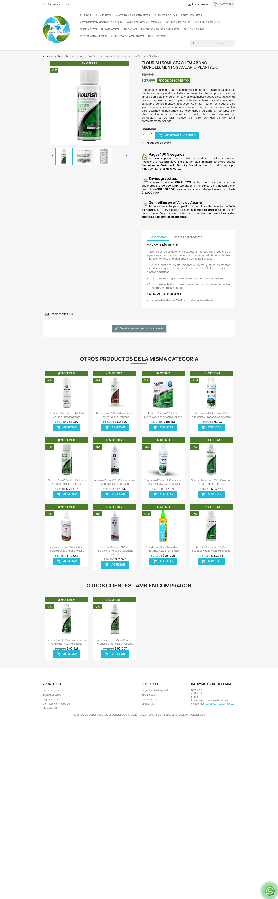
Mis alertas (148, 704)
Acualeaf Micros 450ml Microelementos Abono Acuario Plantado (115, 551)
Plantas (130, 29)
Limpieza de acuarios (127, 36)
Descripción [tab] (158, 237)
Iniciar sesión (149, 694)
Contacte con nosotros (56, 704)
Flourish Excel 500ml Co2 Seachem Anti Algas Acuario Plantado (67, 641)
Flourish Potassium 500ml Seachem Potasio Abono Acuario (211, 482)
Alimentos (103, 15)
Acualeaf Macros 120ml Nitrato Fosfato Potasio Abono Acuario (66, 549)
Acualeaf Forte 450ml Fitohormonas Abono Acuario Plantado (115, 482)
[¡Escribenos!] (269, 890)
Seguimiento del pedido (155, 690)
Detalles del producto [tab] (187, 237)
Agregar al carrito (177, 135)
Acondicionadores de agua (101, 22)
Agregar (67, 427)
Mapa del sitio (50, 708)
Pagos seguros (51, 699)
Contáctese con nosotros (60, 4)
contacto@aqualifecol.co (220, 704)
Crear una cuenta (152, 699)
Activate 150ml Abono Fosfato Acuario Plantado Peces (67, 415)
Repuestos (156, 36)
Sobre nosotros (52, 694)
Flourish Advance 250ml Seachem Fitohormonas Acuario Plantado (115, 641)
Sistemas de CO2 (207, 22)
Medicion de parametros (160, 29)
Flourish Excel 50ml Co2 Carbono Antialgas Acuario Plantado (67, 482)
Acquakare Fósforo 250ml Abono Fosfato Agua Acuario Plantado (163, 482)
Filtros (85, 15)
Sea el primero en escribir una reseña (141, 328)
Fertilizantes (191, 15)
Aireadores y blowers (144, 22)
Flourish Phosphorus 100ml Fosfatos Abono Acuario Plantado (211, 549)
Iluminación (110, 29)
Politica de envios (53, 690)
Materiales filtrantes (133, 15)
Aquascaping (193, 29)
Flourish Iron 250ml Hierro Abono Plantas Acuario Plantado (115, 415)
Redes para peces (93, 36)
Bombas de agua (178, 22)
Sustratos (88, 29)
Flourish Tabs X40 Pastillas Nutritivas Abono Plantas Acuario (163, 415)
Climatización (165, 15)
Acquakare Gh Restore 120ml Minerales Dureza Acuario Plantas (211, 415)
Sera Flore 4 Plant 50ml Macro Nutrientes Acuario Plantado (163, 549)
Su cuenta (150, 684)
